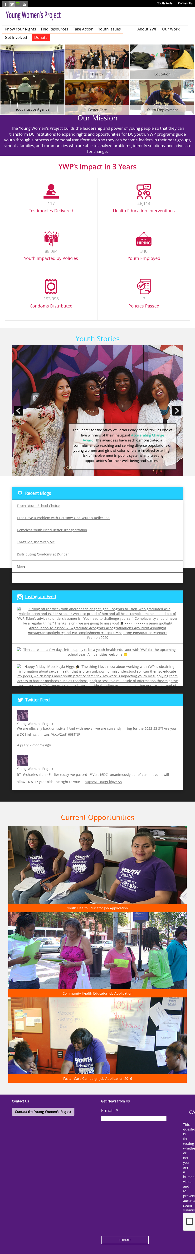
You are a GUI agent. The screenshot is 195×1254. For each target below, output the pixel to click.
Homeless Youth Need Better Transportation (52, 530)
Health (97, 74)
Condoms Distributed (51, 306)
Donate (41, 37)
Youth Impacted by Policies (51, 258)
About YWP (147, 29)
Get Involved (16, 37)
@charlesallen (34, 774)
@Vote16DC (98, 774)
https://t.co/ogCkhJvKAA (103, 781)
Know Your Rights (20, 29)
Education (162, 74)
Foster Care (97, 109)
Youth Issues (109, 29)
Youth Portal (165, 3)
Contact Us (185, 3)
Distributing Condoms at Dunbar (43, 554)
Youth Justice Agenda (32, 109)
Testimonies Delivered (51, 210)
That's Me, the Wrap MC (36, 542)
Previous (18, 347)
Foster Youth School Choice (38, 505)
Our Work (171, 29)
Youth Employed (144, 258)
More (21, 566)
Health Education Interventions (144, 210)
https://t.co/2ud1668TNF (60, 734)
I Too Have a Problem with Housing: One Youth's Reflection (63, 517)
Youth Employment (162, 109)
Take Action (83, 29)
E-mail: (109, 1110)
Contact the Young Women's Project (43, 1111)
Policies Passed (143, 306)
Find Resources (54, 29)
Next (173, 347)
